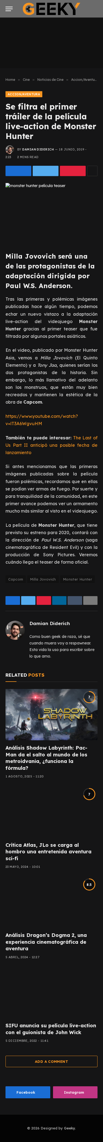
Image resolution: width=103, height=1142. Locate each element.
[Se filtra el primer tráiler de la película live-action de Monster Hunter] (51, 213)
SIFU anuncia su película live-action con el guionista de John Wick (50, 1028)
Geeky (69, 1128)
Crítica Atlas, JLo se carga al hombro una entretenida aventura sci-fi (48, 852)
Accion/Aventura (24, 94)
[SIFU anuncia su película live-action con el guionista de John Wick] (51, 992)
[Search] (97, 9)
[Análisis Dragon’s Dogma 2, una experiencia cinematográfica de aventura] (51, 902)
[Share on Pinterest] (73, 171)
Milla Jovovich (43, 579)
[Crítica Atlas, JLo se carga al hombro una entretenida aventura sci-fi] (51, 811)
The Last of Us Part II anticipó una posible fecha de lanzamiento (51, 445)
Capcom (15, 579)
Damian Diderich (38, 149)
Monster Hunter (77, 579)
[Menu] (9, 9)
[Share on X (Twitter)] (46, 171)
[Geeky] (51, 9)
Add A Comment (51, 1061)
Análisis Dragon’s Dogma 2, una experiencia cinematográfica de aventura (46, 942)
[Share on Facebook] (18, 171)
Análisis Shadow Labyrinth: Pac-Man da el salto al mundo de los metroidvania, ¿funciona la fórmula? (46, 758)
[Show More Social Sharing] (92, 171)
